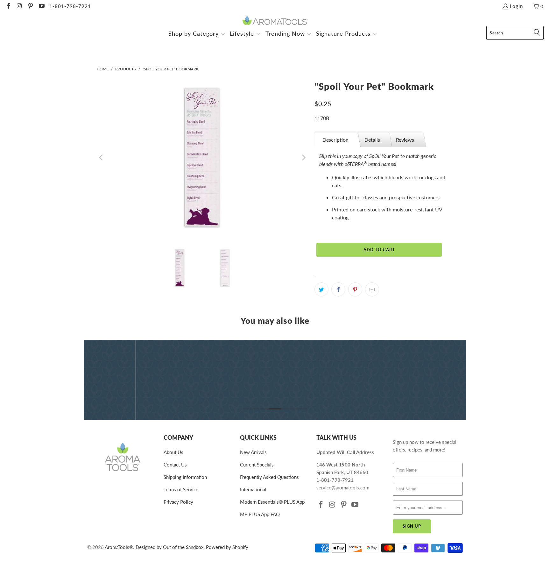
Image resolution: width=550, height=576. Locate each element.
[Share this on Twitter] (321, 289)
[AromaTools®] (275, 21)
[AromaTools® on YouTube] (41, 6)
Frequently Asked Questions (269, 477)
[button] (197, 34)
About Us (173, 452)
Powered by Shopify (227, 547)
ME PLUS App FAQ (260, 514)
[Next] (303, 157)
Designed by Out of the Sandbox (169, 547)
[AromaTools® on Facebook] (8, 6)
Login (516, 6)
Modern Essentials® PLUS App (272, 502)
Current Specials (257, 464)
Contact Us (175, 464)
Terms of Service (181, 489)
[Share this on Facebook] (338, 289)
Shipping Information (185, 477)
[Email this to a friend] (372, 289)
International (253, 489)
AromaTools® (119, 547)
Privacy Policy (178, 502)
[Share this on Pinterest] (355, 289)
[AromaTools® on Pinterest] (30, 6)
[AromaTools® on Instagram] (19, 6)
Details (372, 140)
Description (335, 140)
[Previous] (101, 157)
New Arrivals (253, 452)
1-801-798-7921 (70, 6)
